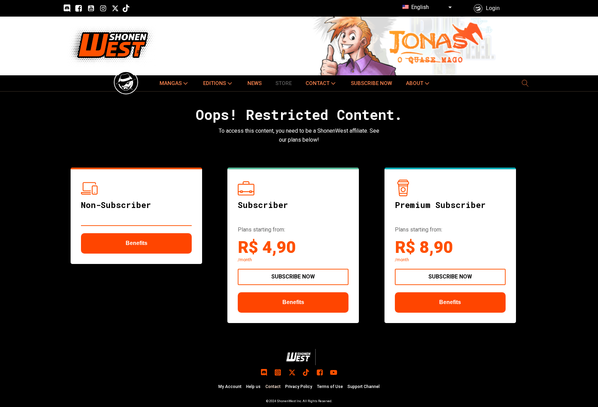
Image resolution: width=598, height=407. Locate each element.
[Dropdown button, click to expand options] (525, 83)
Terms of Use (330, 386)
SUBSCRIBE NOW (293, 276)
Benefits (136, 243)
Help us (253, 386)
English (419, 7)
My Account (230, 386)
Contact (273, 386)
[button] (174, 83)
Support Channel (363, 386)
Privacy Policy (298, 386)
